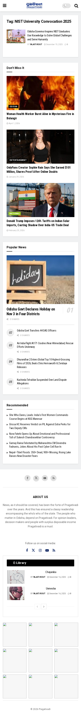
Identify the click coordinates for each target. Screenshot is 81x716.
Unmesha (51, 588)
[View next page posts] (44, 606)
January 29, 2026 (16, 177)
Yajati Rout (36, 44)
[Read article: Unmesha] (16, 593)
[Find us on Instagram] (40, 550)
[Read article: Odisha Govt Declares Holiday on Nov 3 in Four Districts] (40, 279)
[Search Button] (76, 6)
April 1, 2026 (14, 123)
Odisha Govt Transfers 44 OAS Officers (36, 330)
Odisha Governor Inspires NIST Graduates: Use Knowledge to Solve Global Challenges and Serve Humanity (49, 35)
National (15, 214)
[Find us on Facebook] (27, 478)
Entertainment (18, 160)
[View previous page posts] (37, 606)
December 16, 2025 (57, 577)
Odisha (13, 107)
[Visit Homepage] (34, 5)
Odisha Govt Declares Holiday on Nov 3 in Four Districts (31, 311)
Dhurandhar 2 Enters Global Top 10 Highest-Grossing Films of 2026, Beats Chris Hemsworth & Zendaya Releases (43, 363)
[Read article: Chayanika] (16, 577)
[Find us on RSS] (53, 478)
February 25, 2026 (16, 230)
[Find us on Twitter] (36, 478)
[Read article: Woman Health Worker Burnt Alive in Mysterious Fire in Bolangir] (40, 93)
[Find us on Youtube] (45, 478)
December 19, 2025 (54, 44)
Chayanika (50, 572)
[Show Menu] (4, 5)
